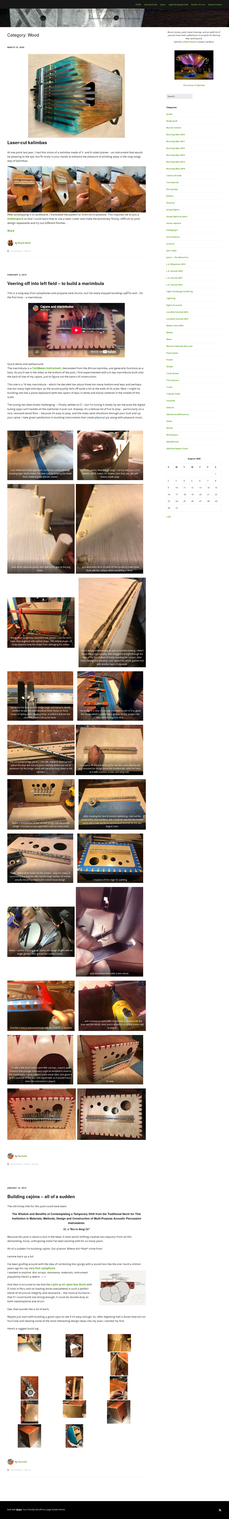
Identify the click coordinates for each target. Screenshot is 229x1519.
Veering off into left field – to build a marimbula (55, 283)
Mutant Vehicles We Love (179, 346)
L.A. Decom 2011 (174, 277)
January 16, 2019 (16, 1188)
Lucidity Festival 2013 (177, 318)
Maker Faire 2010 (174, 325)
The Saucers (172, 380)
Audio (169, 114)
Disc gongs (172, 189)
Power (169, 359)
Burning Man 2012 (175, 148)
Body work (171, 121)
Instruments (16, 250)
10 (177, 487)
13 (200, 487)
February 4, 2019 (16, 274)
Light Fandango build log (179, 291)
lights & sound (174, 305)
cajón (54, 1284)
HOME (138, 4)
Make (19, 1509)
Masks (169, 332)
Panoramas (172, 353)
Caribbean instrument (46, 368)
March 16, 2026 (15, 47)
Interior (170, 243)
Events (169, 195)
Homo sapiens (173, 223)
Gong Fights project (177, 216)
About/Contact (215, 4)
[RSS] (220, 1510)
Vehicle (170, 407)
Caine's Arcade (173, 175)
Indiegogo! (172, 230)
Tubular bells (173, 393)
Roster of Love (198, 4)
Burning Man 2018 (175, 168)
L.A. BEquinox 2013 (175, 264)
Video (27, 1164)
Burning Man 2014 (175, 161)
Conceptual (172, 182)
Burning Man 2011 (175, 141)
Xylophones (172, 441)
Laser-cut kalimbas (27, 142)
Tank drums (172, 373)
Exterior (170, 202)
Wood (27, 250)
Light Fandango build (178, 4)
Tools (169, 387)
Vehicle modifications (177, 414)
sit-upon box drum (74, 1284)
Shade (169, 366)
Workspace (172, 434)
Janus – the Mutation (177, 257)
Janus (163, 4)
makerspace (15, 218)
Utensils (170, 400)
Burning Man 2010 (175, 134)
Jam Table (171, 250)
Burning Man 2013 (175, 155)
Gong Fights (172, 209)
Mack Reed (24, 242)
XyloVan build (150, 4)
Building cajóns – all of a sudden (41, 1196)
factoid (22, 1155)
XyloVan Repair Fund (177, 448)
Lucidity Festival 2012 (177, 312)
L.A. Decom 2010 (174, 271)
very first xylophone (42, 1268)
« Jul (168, 516)
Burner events (173, 127)
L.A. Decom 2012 (174, 284)
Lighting (170, 298)
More (10, 230)
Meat (169, 339)
